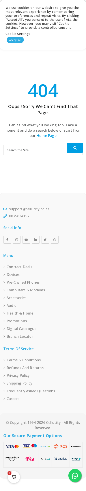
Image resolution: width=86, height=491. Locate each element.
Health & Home (20, 313)
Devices (13, 274)
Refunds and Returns (25, 367)
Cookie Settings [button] (18, 34)
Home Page (46, 135)
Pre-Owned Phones (23, 282)
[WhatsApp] (55, 240)
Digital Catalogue (21, 328)
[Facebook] (7, 240)
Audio (12, 305)
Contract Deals (19, 266)
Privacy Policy (18, 375)
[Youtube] (26, 240)
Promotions (17, 320)
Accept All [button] (15, 40)
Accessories (16, 297)
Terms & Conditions (24, 360)
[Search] (75, 148)
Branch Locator (20, 336)
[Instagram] (17, 240)
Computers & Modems (26, 290)
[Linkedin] (36, 240)
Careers (13, 398)
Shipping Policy (19, 383)
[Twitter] (45, 240)
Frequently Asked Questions (31, 391)
